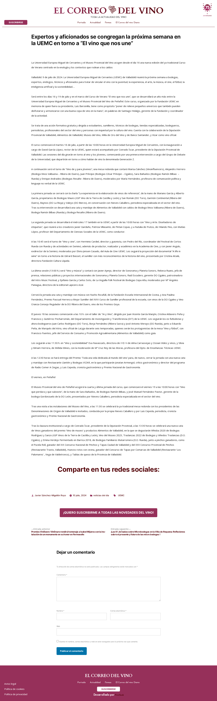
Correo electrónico (118, 611)
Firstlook (119, 695)
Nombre (60, 611)
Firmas (108, 23)
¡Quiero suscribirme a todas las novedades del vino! (108, 512)
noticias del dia (101, 495)
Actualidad (95, 23)
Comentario (62, 575)
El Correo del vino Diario (128, 23)
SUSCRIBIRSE (16, 22)
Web (58, 626)
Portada (81, 23)
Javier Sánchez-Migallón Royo (50, 495)
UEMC (121, 495)
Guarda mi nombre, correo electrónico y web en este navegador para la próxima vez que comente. (98, 642)
